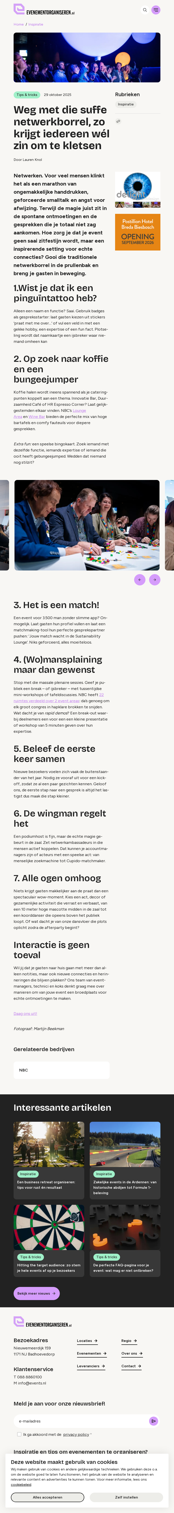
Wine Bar (37, 416)
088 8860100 (29, 1377)
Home (19, 24)
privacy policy (76, 1434)
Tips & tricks (27, 95)
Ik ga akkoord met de (56, 1434)
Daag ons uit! (25, 1013)
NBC (23, 1070)
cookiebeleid (21, 1484)
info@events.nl (32, 1383)
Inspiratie (35, 24)
